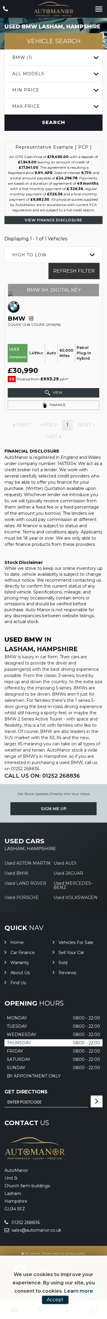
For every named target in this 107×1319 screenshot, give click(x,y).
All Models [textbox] (28, 73)
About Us (20, 972)
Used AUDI (65, 863)
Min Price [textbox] (25, 90)
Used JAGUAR (68, 873)
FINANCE (57, 405)
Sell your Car (71, 952)
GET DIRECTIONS (26, 1092)
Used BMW (16, 873)
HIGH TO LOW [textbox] (29, 255)
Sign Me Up (54, 808)
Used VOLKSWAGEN (75, 897)
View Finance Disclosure (53, 220)
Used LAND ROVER (25, 883)
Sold (63, 962)
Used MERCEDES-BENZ (73, 885)
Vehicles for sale (76, 942)
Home (17, 942)
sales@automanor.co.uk (35, 1230)
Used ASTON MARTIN (27, 863)
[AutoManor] (54, 9)
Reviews (67, 972)
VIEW (57, 392)
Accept (55, 1299)
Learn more (78, 1291)
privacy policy (75, 1253)
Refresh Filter (74, 271)
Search (53, 122)
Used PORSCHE (21, 897)
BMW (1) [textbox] (22, 57)
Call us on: (42, 776)
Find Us (18, 982)
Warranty (19, 962)
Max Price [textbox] (26, 106)
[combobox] (53, 57)
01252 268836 (25, 1222)
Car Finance (22, 952)
